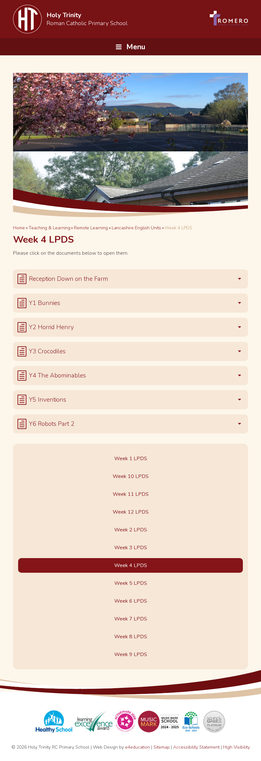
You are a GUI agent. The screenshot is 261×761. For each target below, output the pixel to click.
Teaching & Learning (49, 228)
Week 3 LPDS (130, 547)
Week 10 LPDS (131, 476)
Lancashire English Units (136, 228)
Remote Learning (91, 228)
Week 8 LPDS (130, 636)
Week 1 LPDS (130, 458)
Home (19, 228)
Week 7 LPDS (130, 618)
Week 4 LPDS (178, 228)
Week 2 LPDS (130, 529)
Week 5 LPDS (130, 583)
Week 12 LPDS (131, 511)
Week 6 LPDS (130, 601)
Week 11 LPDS (131, 494)
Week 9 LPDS (130, 654)
